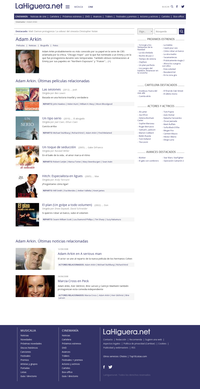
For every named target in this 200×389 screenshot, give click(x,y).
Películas (20, 45)
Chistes (123, 356)
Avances (97, 16)
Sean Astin (107, 161)
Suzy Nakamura (113, 219)
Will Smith (57, 190)
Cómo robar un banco (174, 51)
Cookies (162, 343)
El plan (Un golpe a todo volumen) (67, 205)
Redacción (121, 339)
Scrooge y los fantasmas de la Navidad (145, 47)
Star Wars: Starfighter (174, 157)
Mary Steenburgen (91, 161)
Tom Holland (145, 138)
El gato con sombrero (149, 160)
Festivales (25, 355)
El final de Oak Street (173, 90)
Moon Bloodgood (104, 104)
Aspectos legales (111, 343)
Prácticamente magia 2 (174, 60)
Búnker (142, 157)
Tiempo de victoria (147, 58)
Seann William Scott (62, 219)
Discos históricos (29, 347)
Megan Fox (169, 130)
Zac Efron (143, 114)
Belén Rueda (145, 136)
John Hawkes (59, 104)
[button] (68, 6)
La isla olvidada (146, 52)
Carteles (166, 16)
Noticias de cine (38, 16)
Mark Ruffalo (169, 124)
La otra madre (170, 54)
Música (78, 6)
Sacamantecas (170, 57)
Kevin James (99, 190)
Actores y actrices (149, 16)
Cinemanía (20, 22)
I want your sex (171, 47)
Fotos (55, 45)
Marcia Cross (91, 295)
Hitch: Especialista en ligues (62, 176)
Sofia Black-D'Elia (171, 127)
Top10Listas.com (138, 356)
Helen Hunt (72, 104)
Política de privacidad (134, 343)
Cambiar (150, 343)
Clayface (143, 62)
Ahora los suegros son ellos (171, 64)
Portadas (25, 368)
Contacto (108, 339)
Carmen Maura (170, 133)
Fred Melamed (105, 132)
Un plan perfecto (147, 65)
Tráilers (109, 16)
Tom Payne (169, 111)
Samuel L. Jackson (147, 129)
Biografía (44, 45)
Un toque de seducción (59, 147)
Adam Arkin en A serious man (80, 254)
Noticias (32, 45)
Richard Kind (78, 132)
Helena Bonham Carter (146, 119)
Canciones (25, 351)
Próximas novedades (31, 343)
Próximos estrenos (72, 16)
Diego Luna (169, 139)
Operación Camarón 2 (174, 160)
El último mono (170, 93)
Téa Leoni (143, 142)
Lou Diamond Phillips (83, 219)
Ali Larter (143, 111)
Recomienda (135, 339)
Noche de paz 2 (146, 55)
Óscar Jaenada (170, 121)
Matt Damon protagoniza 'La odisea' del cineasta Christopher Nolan (63, 31)
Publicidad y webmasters (115, 347)
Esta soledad (170, 69)
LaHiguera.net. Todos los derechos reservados (126, 374)
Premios (24, 359)
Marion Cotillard (146, 132)
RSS (133, 347)
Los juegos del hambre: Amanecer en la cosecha (148, 70)
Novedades (26, 339)
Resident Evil (169, 72)
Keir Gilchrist (117, 295)
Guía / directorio (28, 376)
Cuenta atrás (145, 96)
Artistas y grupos (29, 363)
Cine (90, 6)
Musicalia (28, 330)
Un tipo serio (51, 118)
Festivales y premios (126, 16)
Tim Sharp (99, 219)
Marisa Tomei (74, 161)
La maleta (168, 45)
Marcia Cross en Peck (73, 281)
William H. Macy (87, 104)
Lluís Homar (169, 114)
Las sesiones (51, 89)
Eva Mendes (70, 190)
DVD (87, 16)
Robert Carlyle (59, 161)
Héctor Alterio (170, 136)
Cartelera (54, 16)
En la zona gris (170, 75)
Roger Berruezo (146, 126)
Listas (23, 372)
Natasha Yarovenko (173, 118)
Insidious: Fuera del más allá (147, 92)
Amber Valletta (84, 190)
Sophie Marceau (146, 123)
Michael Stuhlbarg (61, 132)
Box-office (178, 16)
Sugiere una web (153, 339)
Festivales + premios (72, 359)
